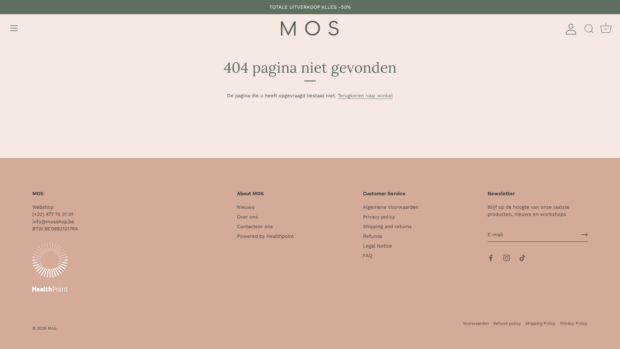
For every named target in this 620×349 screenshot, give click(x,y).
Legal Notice (377, 246)
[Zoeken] (589, 29)
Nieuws (245, 207)
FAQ (367, 256)
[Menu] (14, 28)
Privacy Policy (574, 323)
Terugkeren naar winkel (365, 96)
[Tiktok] (522, 257)
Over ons (247, 217)
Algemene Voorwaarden (390, 207)
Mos (52, 328)
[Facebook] (491, 257)
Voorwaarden (476, 323)
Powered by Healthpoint (265, 236)
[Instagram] (506, 257)
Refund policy (507, 323)
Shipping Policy (540, 323)
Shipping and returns (387, 226)
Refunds (372, 236)
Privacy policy (379, 217)
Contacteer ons (255, 226)
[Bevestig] (584, 234)
